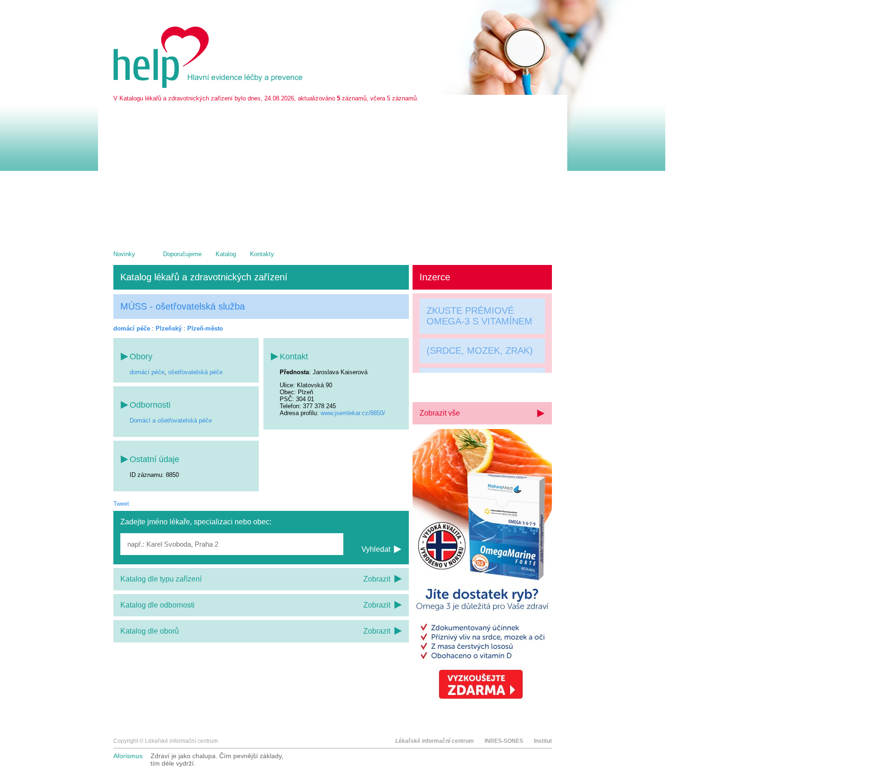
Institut (543, 741)
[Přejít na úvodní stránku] (209, 85)
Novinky (124, 254)
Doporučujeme (182, 254)
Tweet (121, 503)
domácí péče (131, 328)
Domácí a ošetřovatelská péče (171, 420)
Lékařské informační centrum (434, 741)
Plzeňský (169, 328)
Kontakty (262, 254)
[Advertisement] (332, 171)
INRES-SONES (504, 741)
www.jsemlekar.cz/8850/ (353, 413)
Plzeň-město (205, 328)
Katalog (226, 254)
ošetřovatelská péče (195, 372)
